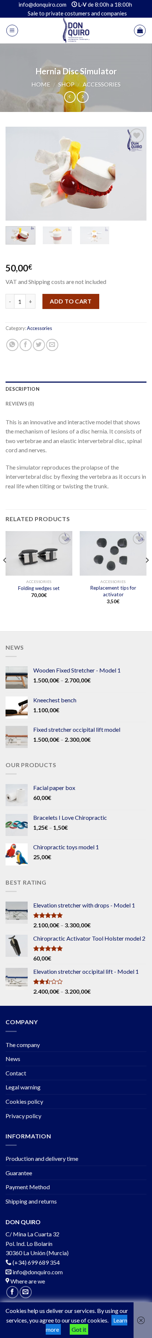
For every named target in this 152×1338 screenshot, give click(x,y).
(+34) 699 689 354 (36, 1262)
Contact (16, 1073)
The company (23, 1044)
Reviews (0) (20, 404)
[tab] (76, 389)
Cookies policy (24, 1101)
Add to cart (70, 301)
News (13, 1058)
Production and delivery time (42, 1158)
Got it (79, 1329)
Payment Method (28, 1186)
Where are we (27, 1281)
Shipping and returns (31, 1201)
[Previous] (17, 173)
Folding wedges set (39, 588)
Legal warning (23, 1087)
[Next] (134, 173)
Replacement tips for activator (113, 591)
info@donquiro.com (37, 1271)
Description (22, 389)
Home (40, 84)
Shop (66, 84)
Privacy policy (23, 1115)
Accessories (102, 84)
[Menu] (12, 30)
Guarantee (19, 1172)
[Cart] (140, 30)
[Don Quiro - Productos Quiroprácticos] (76, 30)
